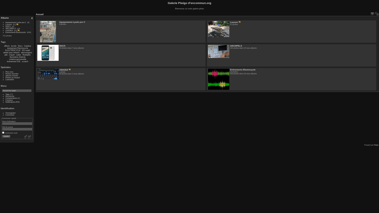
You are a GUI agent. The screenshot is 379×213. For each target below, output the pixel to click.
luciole (13, 46)
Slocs (20, 46)
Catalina (27, 46)
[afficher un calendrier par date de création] (377, 14)
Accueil (40, 14)
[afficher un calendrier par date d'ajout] (372, 14)
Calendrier (9, 79)
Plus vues (9, 72)
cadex (18, 55)
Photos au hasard (12, 78)
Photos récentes (12, 74)
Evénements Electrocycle (15, 32)
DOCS (8, 26)
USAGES (9, 30)
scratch (25, 61)
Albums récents (11, 76)
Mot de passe (7, 127)
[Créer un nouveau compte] (25, 137)
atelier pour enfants (11, 52)
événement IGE (13, 61)
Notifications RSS (12, 102)
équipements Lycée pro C (15, 22)
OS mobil (26, 50)
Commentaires (11, 98)
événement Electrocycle (17, 48)
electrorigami (26, 52)
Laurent (8, 24)
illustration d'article (17, 57)
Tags (7, 94)
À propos (9, 100)
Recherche (9, 96)
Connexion (9, 115)
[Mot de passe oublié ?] (29, 137)
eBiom (7, 46)
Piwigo (376, 145)
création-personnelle (17, 59)
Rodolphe (26, 55)
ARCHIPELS (10, 28)
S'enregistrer (10, 113)
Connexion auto (10, 133)
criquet (12, 55)
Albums (5, 18)
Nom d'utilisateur (9, 121)
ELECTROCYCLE (13, 50)
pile (6, 55)
